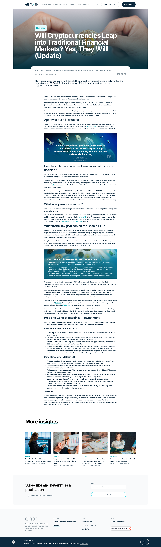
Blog (42, 70)
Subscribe (108, 495)
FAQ (79, 4)
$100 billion (66, 305)
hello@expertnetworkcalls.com (64, 522)
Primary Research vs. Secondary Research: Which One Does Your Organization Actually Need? (93, 461)
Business (40, 28)
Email (92, 483)
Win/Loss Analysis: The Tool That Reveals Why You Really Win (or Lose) (65, 461)
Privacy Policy (87, 522)
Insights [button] (62, 4)
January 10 (82, 217)
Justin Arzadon (58, 185)
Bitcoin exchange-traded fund (71, 221)
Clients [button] (71, 4)
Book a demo (128, 4)
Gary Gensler (91, 126)
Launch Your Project (117, 522)
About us (86, 4)
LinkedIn (56, 525)
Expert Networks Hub (50, 4)
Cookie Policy (86, 529)
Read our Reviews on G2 (119, 528)
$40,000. (58, 303)
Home (36, 70)
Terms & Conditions (89, 525)
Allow (145, 542)
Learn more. (84, 543)
